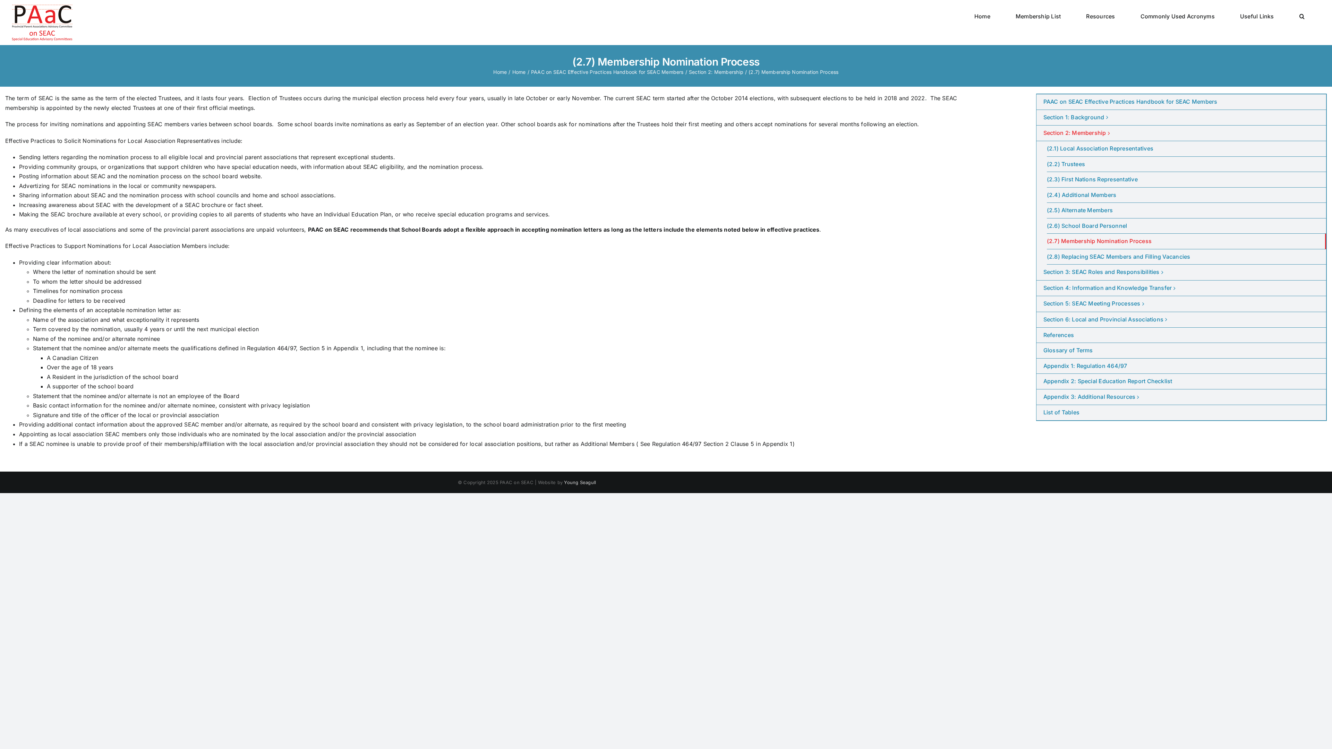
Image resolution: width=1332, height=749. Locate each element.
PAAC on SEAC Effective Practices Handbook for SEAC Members (1130, 101)
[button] (1302, 16)
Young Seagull (580, 482)
